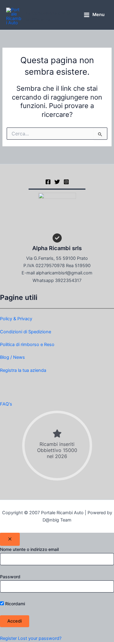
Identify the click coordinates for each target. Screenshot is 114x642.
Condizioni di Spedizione (25, 332)
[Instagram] (66, 182)
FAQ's (6, 404)
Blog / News (12, 357)
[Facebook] (48, 182)
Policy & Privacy (16, 318)
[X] (57, 182)
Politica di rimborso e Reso (27, 344)
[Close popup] (10, 539)
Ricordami (14, 603)
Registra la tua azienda (23, 370)
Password (10, 576)
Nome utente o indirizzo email (29, 549)
